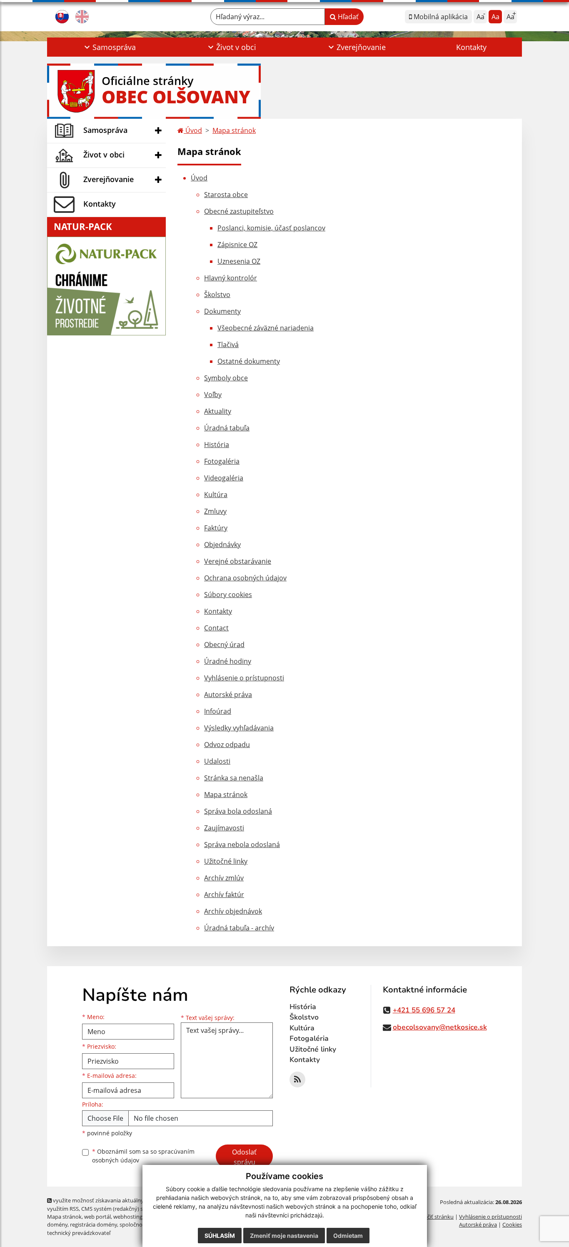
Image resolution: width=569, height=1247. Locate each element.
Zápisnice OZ (237, 244)
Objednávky (222, 544)
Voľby (213, 394)
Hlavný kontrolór (230, 277)
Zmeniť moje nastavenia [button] (284, 1235)
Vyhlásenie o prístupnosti (244, 677)
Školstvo (217, 294)
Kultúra (215, 494)
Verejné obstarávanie (237, 561)
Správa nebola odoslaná (242, 844)
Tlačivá (228, 344)
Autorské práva (228, 694)
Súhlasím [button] (220, 1235)
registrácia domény (93, 1224)
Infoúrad (217, 711)
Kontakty (471, 47)
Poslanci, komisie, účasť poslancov (271, 227)
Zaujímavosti (224, 827)
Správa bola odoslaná (238, 811)
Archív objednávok (233, 911)
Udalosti (217, 761)
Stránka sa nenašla (233, 777)
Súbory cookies (228, 594)
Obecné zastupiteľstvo (239, 211)
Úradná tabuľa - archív (239, 927)
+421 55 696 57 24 (424, 1010)
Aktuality (217, 411)
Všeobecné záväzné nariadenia (265, 327)
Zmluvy (215, 511)
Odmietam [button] (348, 1235)
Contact (216, 627)
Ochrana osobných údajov (245, 577)
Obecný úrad (224, 644)
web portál (97, 1216)
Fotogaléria (222, 461)
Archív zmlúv (224, 877)
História (216, 444)
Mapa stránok (234, 130)
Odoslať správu (244, 1157)
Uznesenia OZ (238, 261)
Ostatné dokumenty (248, 361)
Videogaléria (223, 477)
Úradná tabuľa (227, 427)
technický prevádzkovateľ (78, 1233)
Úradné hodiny (227, 661)
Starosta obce (226, 194)
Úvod (193, 130)
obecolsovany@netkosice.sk (440, 1027)
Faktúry (215, 527)
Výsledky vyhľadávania (239, 727)
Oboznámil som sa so (143, 1155)
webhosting (127, 1216)
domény (57, 1224)
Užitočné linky (225, 861)
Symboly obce (226, 377)
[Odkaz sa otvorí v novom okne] (297, 1079)
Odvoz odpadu (227, 744)
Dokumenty (222, 311)
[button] (109, 47)
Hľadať (347, 16)
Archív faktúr (224, 894)
